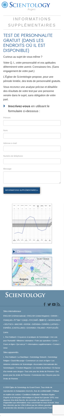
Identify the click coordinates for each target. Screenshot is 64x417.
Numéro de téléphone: (13, 156)
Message (7, 169)
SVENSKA (36, 324)
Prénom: (7, 118)
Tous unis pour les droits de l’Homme (39, 371)
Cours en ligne (9, 344)
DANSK (54, 316)
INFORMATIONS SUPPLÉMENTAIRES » (21, 190)
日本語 (25, 320)
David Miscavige (17, 361)
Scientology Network (38, 357)
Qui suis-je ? (21, 344)
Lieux (5, 348)
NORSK (27, 324)
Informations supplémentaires (40, 344)
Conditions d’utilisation (31, 395)
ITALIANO (41, 328)
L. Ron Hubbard (9, 337)
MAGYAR (18, 324)
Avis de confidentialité (42, 391)
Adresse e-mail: (10, 143)
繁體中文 (43, 320)
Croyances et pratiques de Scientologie (33, 337)
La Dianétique (23, 357)
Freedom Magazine (24, 368)
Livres (54, 341)
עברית (17, 320)
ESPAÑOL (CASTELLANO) (14, 328)
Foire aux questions (43, 341)
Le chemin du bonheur (42, 368)
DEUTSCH (8, 324)
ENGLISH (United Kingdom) (38, 316)
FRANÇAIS (7, 320)
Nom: (5, 130)
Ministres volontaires (25, 341)
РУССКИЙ (33, 320)
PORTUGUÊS (52, 328)
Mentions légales (48, 395)
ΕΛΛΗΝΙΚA (31, 328)
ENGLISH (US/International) (14, 316)
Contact (56, 344)
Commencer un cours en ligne (38, 361)
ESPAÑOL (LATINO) (50, 324)
